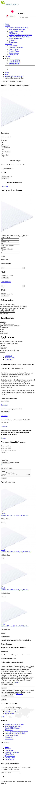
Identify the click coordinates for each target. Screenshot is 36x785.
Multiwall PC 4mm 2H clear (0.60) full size (14, 590)
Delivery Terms (14, 53)
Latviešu (12, 16)
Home (7, 24)
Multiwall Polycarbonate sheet (18, 27)
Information (8, 44)
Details (3, 513)
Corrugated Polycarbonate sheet (19, 36)
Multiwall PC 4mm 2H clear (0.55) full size (14, 515)
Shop (6, 74)
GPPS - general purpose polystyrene (20, 35)
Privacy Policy (13, 49)
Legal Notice (13, 45)
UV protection (5, 148)
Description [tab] (8, 356)
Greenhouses (13, 42)
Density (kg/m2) (6, 151)
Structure (3, 140)
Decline (4, 688)
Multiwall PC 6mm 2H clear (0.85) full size (14, 626)
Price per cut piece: (7, 249)
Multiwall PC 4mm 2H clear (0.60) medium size (16, 551)
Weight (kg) (4, 155)
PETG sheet (12, 33)
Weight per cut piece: (7, 245)
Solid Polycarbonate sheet (17, 29)
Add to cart (5, 178)
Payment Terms (14, 51)
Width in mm (5, 241)
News (6, 747)
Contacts (7, 56)
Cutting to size (13, 55)
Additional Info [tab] (9, 357)
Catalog (7, 26)
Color (2, 144)
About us (8, 748)
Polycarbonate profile (15, 38)
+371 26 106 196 (14, 62)
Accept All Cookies (7, 684)
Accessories (12, 40)
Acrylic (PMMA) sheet (16, 31)
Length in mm (5, 237)
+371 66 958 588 (14, 60)
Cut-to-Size (5, 186)
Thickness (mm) (6, 137)
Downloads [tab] (8, 359)
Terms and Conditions (16, 47)
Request (3, 438)
